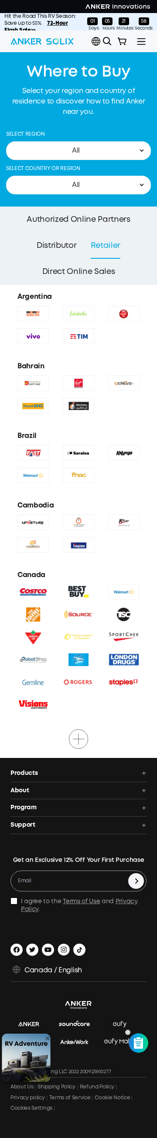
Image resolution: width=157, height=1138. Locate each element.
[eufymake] (123, 1042)
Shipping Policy (56, 1087)
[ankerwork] (78, 1042)
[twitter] (32, 950)
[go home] (42, 41)
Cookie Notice (112, 1097)
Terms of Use (81, 901)
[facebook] (16, 950)
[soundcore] (79, 1024)
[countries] (97, 41)
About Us (21, 1087)
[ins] (64, 950)
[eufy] (124, 1024)
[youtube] (48, 950)
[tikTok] (79, 950)
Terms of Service (70, 1097)
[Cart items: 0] (122, 41)
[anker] (33, 1024)
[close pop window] (47, 1038)
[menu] (141, 41)
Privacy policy (27, 1097)
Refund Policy (97, 1087)
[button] (96, 41)
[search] (107, 41)
